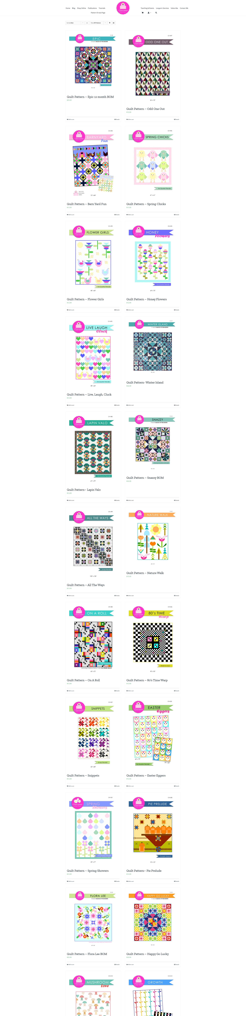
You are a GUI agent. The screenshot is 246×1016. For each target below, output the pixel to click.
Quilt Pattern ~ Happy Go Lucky (147, 954)
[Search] (155, 13)
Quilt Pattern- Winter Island (144, 382)
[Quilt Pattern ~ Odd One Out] (153, 68)
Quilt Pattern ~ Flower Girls (85, 299)
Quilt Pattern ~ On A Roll (83, 680)
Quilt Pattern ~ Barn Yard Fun (86, 204)
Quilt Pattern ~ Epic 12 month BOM (90, 97)
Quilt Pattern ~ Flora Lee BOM (87, 954)
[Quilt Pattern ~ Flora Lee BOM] (93, 919)
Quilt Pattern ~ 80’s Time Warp (147, 680)
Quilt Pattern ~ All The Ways (86, 585)
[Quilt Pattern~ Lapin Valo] (93, 449)
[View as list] (113, 23)
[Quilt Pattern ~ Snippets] (93, 734)
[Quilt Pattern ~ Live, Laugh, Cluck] (93, 353)
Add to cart (71, 119)
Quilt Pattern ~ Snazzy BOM (145, 478)
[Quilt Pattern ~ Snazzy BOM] (153, 443)
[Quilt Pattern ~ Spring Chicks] (153, 163)
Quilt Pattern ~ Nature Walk (145, 573)
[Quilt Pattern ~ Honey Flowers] (153, 258)
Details (118, 119)
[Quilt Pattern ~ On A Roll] (93, 639)
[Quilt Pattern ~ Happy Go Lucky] (153, 919)
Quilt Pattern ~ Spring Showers (88, 871)
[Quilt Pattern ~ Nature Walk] (153, 538)
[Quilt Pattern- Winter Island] (153, 347)
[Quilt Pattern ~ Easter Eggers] (153, 734)
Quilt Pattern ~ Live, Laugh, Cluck (89, 394)
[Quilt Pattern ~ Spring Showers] (93, 830)
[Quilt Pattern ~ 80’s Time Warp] (153, 639)
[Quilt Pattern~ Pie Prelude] (153, 830)
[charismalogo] (123, 2)
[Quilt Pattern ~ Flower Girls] (93, 258)
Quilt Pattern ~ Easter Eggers (146, 775)
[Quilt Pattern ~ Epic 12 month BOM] (93, 62)
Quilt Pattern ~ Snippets (83, 775)
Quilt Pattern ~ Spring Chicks (146, 204)
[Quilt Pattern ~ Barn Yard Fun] (93, 163)
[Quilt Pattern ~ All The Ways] (93, 544)
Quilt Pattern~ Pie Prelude (143, 871)
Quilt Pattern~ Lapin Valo (84, 490)
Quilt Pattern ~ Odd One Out (145, 109)
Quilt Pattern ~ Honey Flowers (146, 299)
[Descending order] (87, 23)
